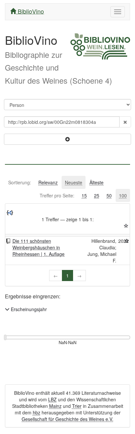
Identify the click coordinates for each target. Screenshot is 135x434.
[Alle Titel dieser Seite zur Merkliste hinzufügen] (126, 226)
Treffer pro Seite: (57, 195)
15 (84, 195)
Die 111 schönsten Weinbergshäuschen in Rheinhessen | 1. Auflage (38, 247)
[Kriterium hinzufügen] (67, 139)
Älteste (96, 182)
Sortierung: (19, 182)
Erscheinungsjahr (28, 309)
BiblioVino (30, 11)
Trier (77, 406)
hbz (36, 412)
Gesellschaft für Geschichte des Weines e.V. (67, 419)
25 (96, 195)
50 (109, 195)
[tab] (19, 182)
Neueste (73, 182)
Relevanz (48, 182)
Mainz (55, 406)
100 (123, 195)
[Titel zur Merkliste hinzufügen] (127, 241)
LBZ (52, 399)
